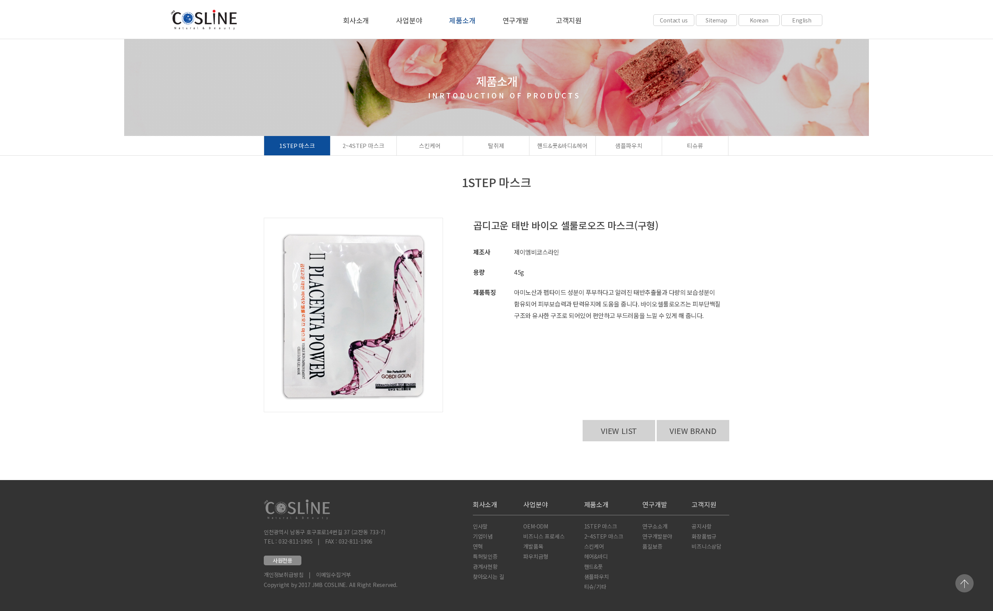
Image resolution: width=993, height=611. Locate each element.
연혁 (478, 546)
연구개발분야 (657, 536)
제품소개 (462, 20)
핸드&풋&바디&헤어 (562, 145)
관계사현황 (485, 566)
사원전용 (282, 560)
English (801, 20)
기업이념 (483, 536)
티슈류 (695, 145)
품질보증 (652, 546)
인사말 (480, 526)
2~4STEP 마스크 (363, 145)
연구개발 (516, 20)
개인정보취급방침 (283, 574)
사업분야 (409, 20)
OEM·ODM (535, 526)
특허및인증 (485, 556)
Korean (759, 20)
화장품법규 (704, 536)
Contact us (673, 20)
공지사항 (701, 526)
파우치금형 (535, 556)
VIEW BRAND (692, 430)
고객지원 (569, 20)
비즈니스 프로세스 (543, 536)
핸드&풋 (593, 566)
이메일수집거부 (333, 574)
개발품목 (533, 546)
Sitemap (716, 20)
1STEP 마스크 (297, 145)
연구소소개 (654, 526)
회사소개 (356, 20)
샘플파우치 (628, 145)
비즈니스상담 (706, 546)
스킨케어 (429, 145)
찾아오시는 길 (488, 576)
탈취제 (496, 145)
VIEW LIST (619, 430)
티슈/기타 (595, 586)
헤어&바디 (596, 556)
